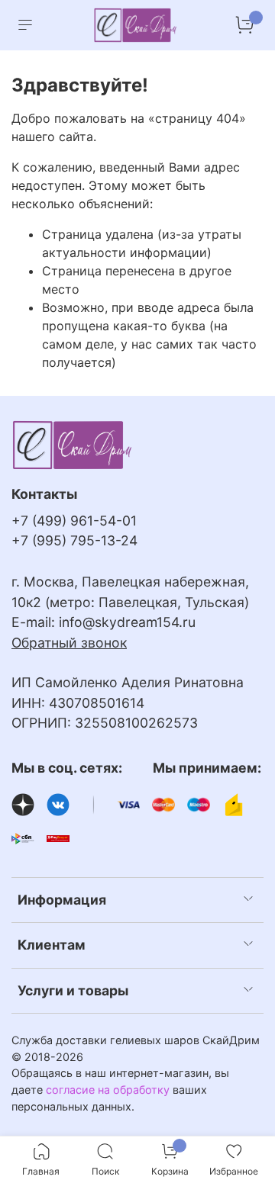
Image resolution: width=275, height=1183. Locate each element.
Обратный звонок (69, 643)
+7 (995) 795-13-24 (74, 540)
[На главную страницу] (136, 25)
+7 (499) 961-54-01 (74, 521)
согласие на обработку (108, 1089)
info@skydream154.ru (127, 622)
